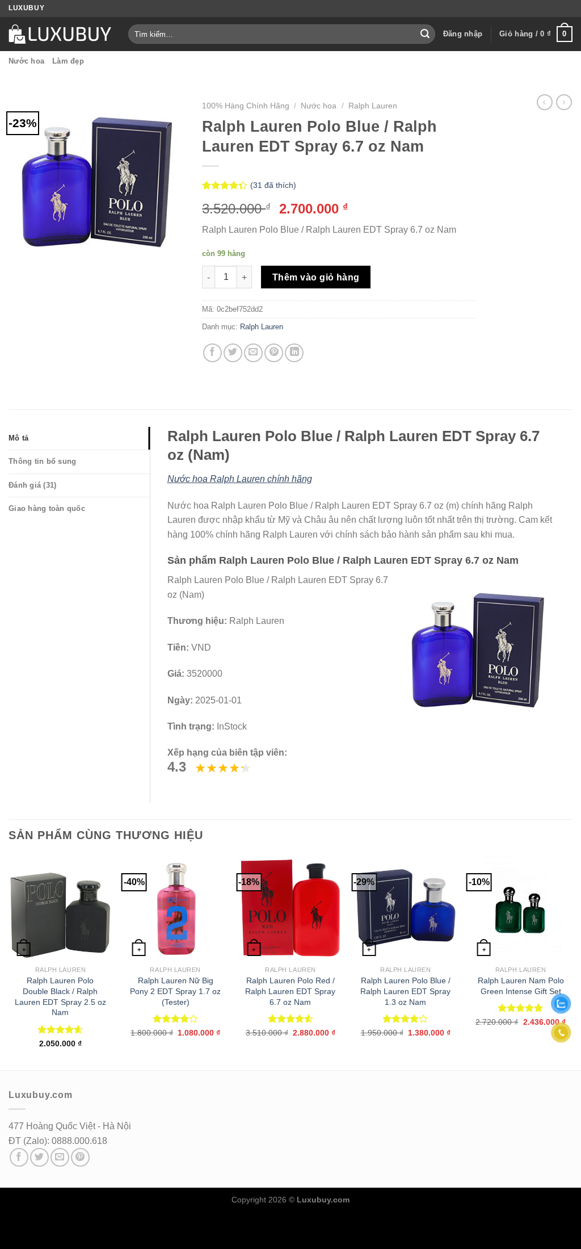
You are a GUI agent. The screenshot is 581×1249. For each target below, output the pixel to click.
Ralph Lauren (372, 106)
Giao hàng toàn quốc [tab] (47, 508)
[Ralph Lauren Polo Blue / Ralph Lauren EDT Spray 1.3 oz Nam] (405, 908)
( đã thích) (273, 185)
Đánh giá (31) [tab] (32, 485)
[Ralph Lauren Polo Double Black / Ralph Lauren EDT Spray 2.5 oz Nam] (60, 908)
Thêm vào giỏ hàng (316, 277)
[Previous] (9, 962)
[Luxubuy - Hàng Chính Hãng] (60, 34)
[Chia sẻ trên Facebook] (212, 352)
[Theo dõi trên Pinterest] (80, 1157)
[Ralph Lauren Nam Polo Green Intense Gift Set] (520, 908)
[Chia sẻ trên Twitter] (233, 352)
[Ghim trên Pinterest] (273, 352)
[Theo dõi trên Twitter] (39, 1157)
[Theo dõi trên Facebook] (19, 1157)
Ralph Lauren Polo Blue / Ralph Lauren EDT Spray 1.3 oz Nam (405, 991)
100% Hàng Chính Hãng (245, 106)
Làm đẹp (68, 61)
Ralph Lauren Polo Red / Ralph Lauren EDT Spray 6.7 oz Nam (290, 991)
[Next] (571, 962)
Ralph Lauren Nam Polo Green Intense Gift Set (521, 986)
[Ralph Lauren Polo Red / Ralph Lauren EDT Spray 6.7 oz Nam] (290, 908)
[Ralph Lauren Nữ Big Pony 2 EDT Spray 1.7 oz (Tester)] (176, 908)
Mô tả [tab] (18, 438)
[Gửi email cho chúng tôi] (59, 1157)
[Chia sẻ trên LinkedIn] (294, 352)
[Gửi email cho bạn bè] (253, 352)
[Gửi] (425, 34)
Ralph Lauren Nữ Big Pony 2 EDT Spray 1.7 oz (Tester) (175, 991)
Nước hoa (26, 61)
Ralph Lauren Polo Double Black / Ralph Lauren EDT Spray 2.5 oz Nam (60, 996)
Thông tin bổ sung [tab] (42, 461)
